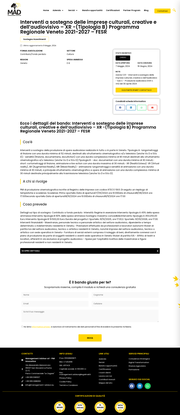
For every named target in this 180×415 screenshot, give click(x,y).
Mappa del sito (105, 383)
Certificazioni (113, 10)
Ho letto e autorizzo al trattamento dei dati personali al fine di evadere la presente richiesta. (77, 326)
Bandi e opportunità (92, 10)
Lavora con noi (105, 376)
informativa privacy (41, 326)
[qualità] (90, 407)
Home (46, 10)
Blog (146, 10)
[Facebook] (132, 386)
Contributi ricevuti (107, 379)
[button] (174, 11)
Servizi (71, 10)
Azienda (57, 10)
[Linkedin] (140, 386)
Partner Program (131, 10)
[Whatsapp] (148, 386)
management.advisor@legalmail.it (75, 374)
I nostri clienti (105, 372)
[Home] (14, 9)
